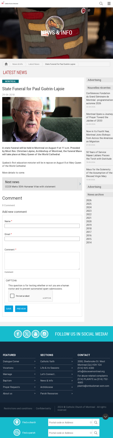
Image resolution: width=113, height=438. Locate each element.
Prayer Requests (11, 387)
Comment (10, 249)
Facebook (18, 334)
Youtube (35, 334)
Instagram (44, 334)
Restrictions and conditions (18, 408)
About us (7, 393)
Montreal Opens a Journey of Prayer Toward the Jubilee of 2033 (99, 117)
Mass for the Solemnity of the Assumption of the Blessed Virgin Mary (99, 173)
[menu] (109, 3)
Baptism (7, 380)
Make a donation (9, 334)
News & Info (18, 64)
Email (7, 234)
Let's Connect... (48, 374)
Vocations (8, 367)
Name (7, 221)
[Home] (10, 4)
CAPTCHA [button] (11, 280)
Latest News (34, 64)
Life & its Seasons (49, 367)
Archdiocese (46, 387)
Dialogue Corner (11, 361)
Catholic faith (47, 361)
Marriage (7, 374)
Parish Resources (49, 393)
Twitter (27, 334)
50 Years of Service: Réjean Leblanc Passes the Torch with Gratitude (99, 155)
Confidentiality (43, 408)
